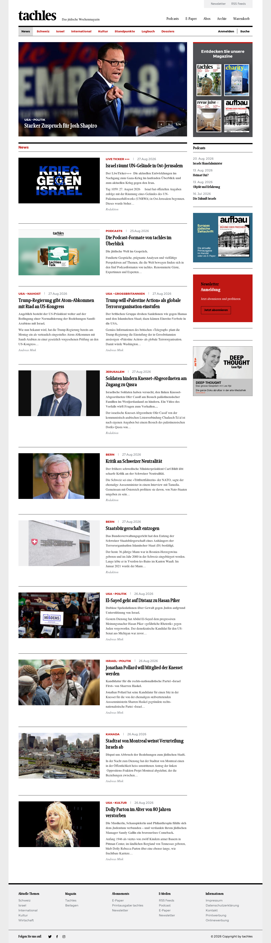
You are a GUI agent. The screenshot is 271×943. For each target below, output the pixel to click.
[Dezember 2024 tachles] (208, 81)
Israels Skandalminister (207, 163)
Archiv (222, 19)
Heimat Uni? (201, 175)
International (81, 31)
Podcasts (172, 19)
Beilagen (71, 905)
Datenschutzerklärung (222, 905)
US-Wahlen (170, 67)
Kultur (103, 31)
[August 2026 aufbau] (236, 117)
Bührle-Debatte (173, 49)
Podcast (165, 905)
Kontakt (212, 910)
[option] (102, 89)
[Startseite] (37, 15)
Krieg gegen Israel (175, 40)
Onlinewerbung (217, 920)
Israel (60, 31)
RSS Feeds (238, 4)
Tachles (70, 900)
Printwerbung (216, 915)
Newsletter (218, 4)
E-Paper (191, 19)
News (25, 31)
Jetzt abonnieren (216, 310)
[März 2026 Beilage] (236, 81)
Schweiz (43, 31)
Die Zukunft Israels (204, 198)
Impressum (214, 900)
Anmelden (226, 31)
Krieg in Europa (173, 58)
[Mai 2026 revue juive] (208, 117)
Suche (245, 31)
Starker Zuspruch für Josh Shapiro (60, 126)
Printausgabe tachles (127, 905)
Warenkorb (241, 19)
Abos (207, 19)
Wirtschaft (26, 920)
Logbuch (148, 31)
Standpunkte (125, 31)
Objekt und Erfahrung (206, 186)
